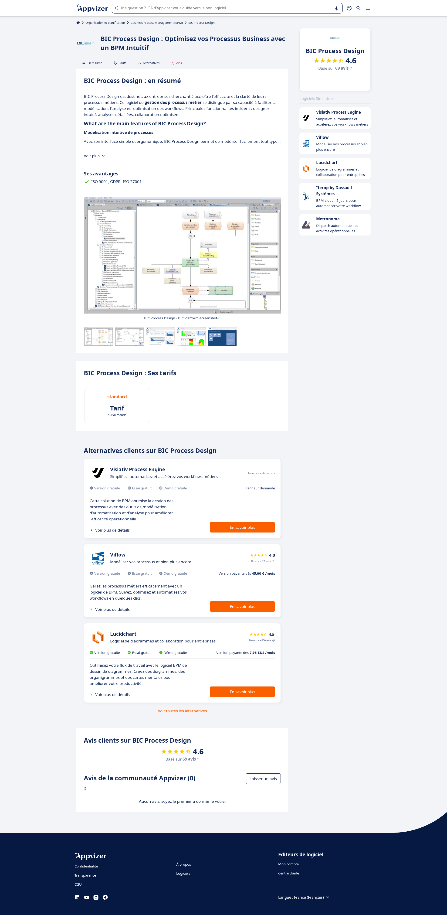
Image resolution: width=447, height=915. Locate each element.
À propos (183, 864)
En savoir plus (242, 527)
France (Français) (309, 897)
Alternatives (151, 63)
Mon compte (288, 864)
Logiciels (183, 873)
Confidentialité (86, 866)
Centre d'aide (288, 873)
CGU (78, 884)
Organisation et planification (105, 22)
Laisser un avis (263, 778)
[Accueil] (78, 22)
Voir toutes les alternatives (182, 710)
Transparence (85, 875)
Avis (179, 63)
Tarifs (122, 63)
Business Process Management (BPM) (157, 22)
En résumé (95, 63)
